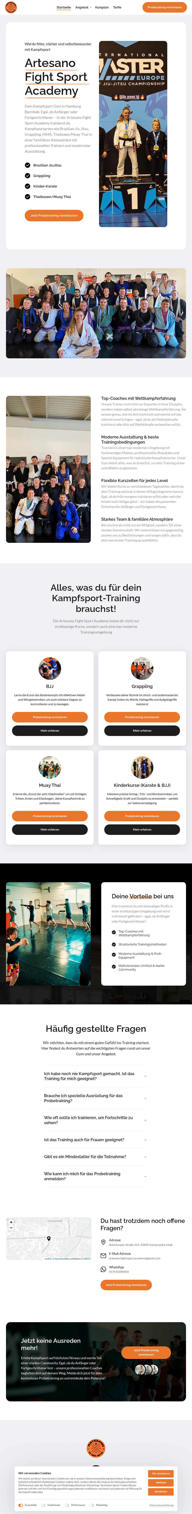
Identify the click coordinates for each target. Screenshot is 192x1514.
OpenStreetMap (62, 1258)
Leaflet (48, 1258)
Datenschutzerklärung (162, 1505)
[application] (49, 1238)
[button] (48, 1238)
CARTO (87, 1258)
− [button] (11, 1228)
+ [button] (11, 1222)
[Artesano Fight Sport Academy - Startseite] (11, 7)
